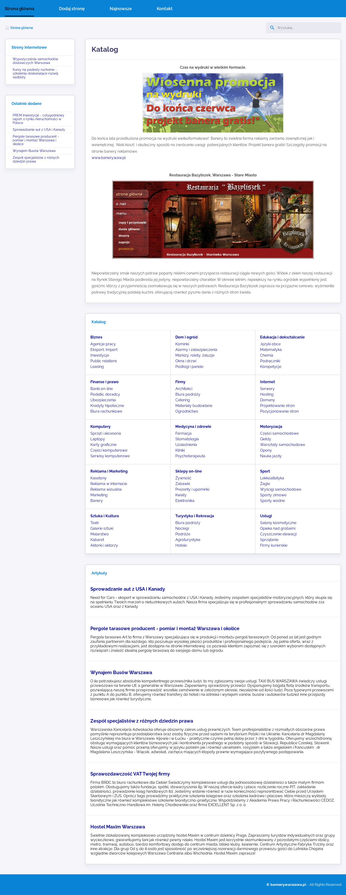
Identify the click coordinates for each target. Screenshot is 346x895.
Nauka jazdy (271, 456)
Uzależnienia (186, 444)
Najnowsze (121, 8)
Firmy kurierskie (273, 545)
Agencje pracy (103, 344)
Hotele (181, 545)
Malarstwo (99, 534)
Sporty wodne (272, 500)
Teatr (94, 523)
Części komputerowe (108, 450)
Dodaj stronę (72, 8)
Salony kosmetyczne (278, 523)
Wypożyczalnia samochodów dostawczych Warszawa (35, 61)
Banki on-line (101, 388)
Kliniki (180, 450)
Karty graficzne (103, 444)
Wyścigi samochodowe (280, 489)
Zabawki (182, 483)
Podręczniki (270, 361)
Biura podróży (187, 394)
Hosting (267, 394)
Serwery (267, 388)
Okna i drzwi (185, 361)
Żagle (265, 483)
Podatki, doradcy (105, 394)
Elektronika (184, 500)
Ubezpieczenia (103, 400)
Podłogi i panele (189, 366)
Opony (266, 450)
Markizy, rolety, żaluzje (194, 355)
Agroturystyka (187, 539)
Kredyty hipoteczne (107, 405)
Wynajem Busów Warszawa (34, 151)
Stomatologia (187, 439)
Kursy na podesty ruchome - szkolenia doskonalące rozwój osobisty (35, 73)
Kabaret (97, 539)
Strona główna (19, 8)
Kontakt (165, 8)
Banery (96, 500)
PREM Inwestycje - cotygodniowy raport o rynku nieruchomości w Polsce (38, 119)
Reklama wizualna (106, 489)
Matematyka (271, 349)
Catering (182, 400)
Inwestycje (99, 355)
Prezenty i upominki (192, 489)
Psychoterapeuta (190, 456)
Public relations (103, 361)
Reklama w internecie (108, 483)
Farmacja (183, 433)
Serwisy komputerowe (110, 456)
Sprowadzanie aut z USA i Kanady (39, 129)
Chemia (266, 355)
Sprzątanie (269, 539)
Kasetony (98, 478)
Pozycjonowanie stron (279, 411)
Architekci (183, 388)
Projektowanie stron (277, 405)
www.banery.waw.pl (109, 157)
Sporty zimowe (273, 495)
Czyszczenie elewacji (278, 534)
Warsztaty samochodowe (282, 444)
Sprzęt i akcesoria (105, 433)
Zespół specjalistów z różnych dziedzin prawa (36, 159)
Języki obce (270, 344)
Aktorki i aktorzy (104, 545)
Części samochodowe (279, 433)
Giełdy (265, 439)
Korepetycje (270, 366)
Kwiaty (181, 495)
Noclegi (182, 528)
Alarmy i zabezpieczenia (196, 349)
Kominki (182, 344)
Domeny (267, 400)
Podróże (182, 534)
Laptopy (97, 439)
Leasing (97, 366)
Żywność (183, 478)
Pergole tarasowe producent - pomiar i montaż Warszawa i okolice (36, 140)
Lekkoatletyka (272, 478)
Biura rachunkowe (106, 411)
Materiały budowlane (193, 405)
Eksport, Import (103, 349)
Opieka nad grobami (277, 528)
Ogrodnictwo (186, 411)
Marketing (99, 495)
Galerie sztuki (101, 528)
